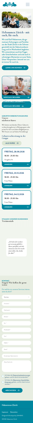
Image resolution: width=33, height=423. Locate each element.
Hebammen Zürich (10, 405)
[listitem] (16, 247)
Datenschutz (14, 412)
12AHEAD (19, 415)
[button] (27, 4)
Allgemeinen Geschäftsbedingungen (17, 381)
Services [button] (6, 297)
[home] (9, 4)
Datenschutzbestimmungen (21, 375)
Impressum (5, 412)
